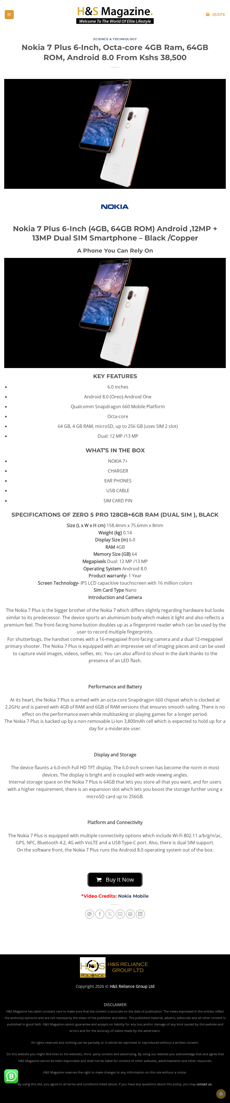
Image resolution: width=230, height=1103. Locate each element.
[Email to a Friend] (120, 914)
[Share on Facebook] (99, 914)
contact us (204, 1084)
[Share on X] (109, 914)
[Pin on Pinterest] (130, 914)
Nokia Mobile (133, 896)
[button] (9, 14)
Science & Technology (115, 39)
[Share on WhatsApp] (89, 914)
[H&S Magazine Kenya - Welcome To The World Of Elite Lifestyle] (115, 14)
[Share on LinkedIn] (140, 914)
